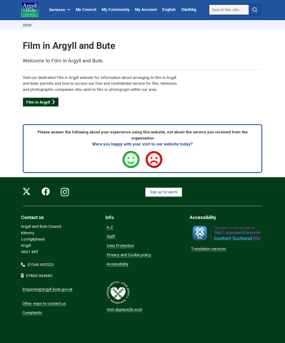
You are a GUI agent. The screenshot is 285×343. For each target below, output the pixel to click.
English (169, 9)
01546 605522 (41, 264)
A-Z (110, 227)
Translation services (208, 248)
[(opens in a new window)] (227, 233)
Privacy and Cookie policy (129, 254)
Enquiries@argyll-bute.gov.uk (47, 289)
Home (27, 25)
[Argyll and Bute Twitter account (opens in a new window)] (26, 192)
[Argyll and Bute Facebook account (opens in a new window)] (45, 192)
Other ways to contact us (44, 303)
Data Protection (120, 245)
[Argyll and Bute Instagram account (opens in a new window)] (64, 192)
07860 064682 (39, 275)
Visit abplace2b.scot (124, 309)
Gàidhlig (188, 9)
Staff (111, 236)
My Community (116, 9)
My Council (86, 9)
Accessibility (117, 264)
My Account (146, 9)
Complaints (32, 312)
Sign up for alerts (164, 192)
